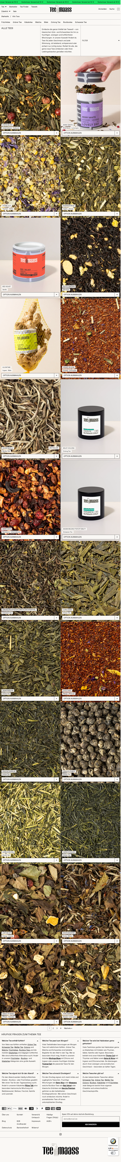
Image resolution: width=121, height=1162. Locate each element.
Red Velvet (6, 284)
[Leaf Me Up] (30, 896)
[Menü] (116, 1138)
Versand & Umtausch (35, 1116)
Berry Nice (6, 524)
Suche (110, 9)
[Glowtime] (30, 336)
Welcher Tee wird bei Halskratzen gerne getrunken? (97, 1032)
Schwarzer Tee (7, 1038)
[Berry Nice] (30, 496)
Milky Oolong (68, 444)
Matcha (5, 1040)
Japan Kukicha (8, 844)
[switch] (112, 1153)
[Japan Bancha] (30, 656)
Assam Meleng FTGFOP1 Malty (74, 524)
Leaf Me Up (6, 924)
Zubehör (4, 11)
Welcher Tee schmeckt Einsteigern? (56, 1067)
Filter (84, 40)
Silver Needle (7, 444)
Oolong (27, 1038)
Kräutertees (13, 1043)
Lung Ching (67, 604)
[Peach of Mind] (30, 976)
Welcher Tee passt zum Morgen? (55, 1031)
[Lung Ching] (90, 576)
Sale (14, 11)
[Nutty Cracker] (90, 256)
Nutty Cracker (68, 284)
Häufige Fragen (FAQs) (52, 1116)
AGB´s (48, 1121)
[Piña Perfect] (90, 976)
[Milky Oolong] (90, 416)
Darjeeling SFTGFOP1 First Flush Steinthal (19, 604)
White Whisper (68, 924)
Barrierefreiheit (22, 1128)
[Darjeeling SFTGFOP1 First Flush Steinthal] (30, 576)
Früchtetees (13, 1040)
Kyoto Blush (7, 124)
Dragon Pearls (68, 764)
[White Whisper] (90, 896)
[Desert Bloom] (90, 336)
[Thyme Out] (30, 176)
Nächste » (68, 1019)
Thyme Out (6, 204)
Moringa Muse (68, 204)
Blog (4, 1121)
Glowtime (6, 364)
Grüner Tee (32, 1035)
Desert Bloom (68, 364)
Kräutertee (17, 1052)
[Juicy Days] (90, 656)
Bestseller (13, 7)
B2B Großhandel (21, 1122)
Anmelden (101, 9)
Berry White (67, 124)
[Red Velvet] (30, 256)
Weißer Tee (18, 1038)
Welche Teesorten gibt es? (92, 1067)
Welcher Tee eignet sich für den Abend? (18, 1067)
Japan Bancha (7, 684)
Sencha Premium (8, 764)
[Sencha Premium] (30, 736)
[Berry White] (90, 96)
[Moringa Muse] (90, 176)
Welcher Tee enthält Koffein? (13, 1031)
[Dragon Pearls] (90, 736)
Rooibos (5, 1052)
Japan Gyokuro (68, 844)
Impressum (35, 1121)
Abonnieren (90, 1124)
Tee (2, 7)
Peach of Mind (8, 1004)
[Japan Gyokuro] (90, 816)
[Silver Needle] (30, 416)
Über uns (5, 1115)
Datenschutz (7, 1128)
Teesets (34, 7)
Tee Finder (24, 7)
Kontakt (20, 1115)
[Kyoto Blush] (30, 96)
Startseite (5, 16)
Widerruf (34, 1128)
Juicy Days (67, 684)
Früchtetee (25, 1049)
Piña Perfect (67, 1004)
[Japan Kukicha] (30, 816)
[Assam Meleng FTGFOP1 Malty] (90, 496)
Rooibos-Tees (24, 1040)
